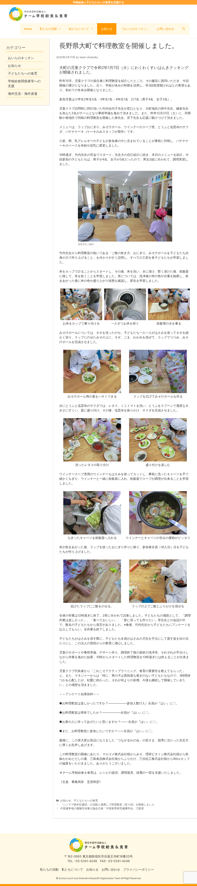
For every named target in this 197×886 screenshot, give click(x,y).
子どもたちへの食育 (86, 800)
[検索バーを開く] (183, 29)
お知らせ (107, 29)
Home (28, 29)
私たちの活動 (48, 29)
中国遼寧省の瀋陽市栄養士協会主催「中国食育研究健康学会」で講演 (102, 808)
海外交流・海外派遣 (22, 94)
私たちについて (79, 29)
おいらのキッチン (21, 58)
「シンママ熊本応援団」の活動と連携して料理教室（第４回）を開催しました (107, 804)
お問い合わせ (165, 29)
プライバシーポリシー (138, 869)
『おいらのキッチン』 (134, 29)
